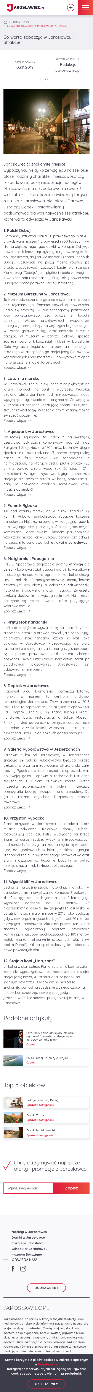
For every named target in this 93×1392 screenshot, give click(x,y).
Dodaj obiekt (70, 7)
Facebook (13, 1268)
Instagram (23, 1268)
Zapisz (71, 1188)
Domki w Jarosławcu (28, 1237)
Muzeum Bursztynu (27, 1254)
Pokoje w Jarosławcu (29, 1243)
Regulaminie (48, 1364)
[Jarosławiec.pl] (25, 8)
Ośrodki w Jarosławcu (29, 1249)
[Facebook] (46, 79)
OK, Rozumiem (46, 1384)
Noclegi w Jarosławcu (29, 1232)
